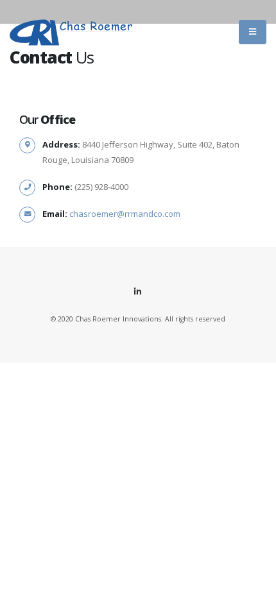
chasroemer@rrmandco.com (124, 213)
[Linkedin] (138, 291)
